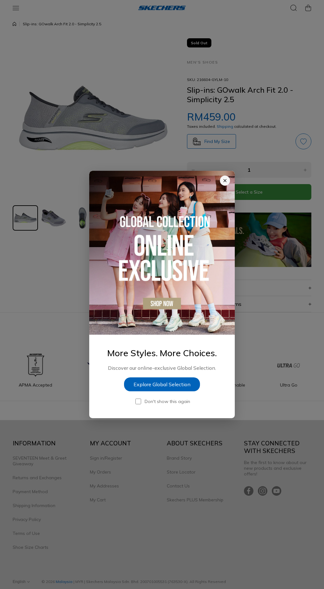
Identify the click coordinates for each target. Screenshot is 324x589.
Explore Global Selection (162, 384)
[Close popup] (225, 181)
